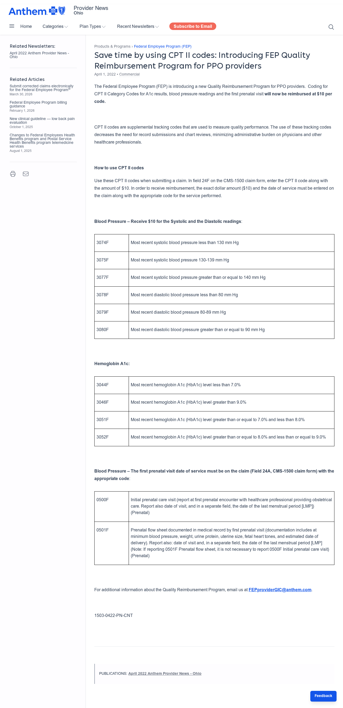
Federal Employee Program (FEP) (163, 47)
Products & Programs (112, 47)
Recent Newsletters (135, 27)
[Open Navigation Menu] (12, 26)
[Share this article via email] (26, 174)
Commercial (129, 75)
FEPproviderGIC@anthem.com (280, 590)
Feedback (323, 696)
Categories (53, 27)
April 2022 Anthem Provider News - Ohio (39, 55)
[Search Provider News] (331, 27)
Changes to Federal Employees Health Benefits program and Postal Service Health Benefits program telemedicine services (42, 141)
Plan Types (90, 27)
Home (26, 27)
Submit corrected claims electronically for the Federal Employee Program (41, 88)
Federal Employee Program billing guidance (38, 104)
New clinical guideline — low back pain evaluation (42, 121)
